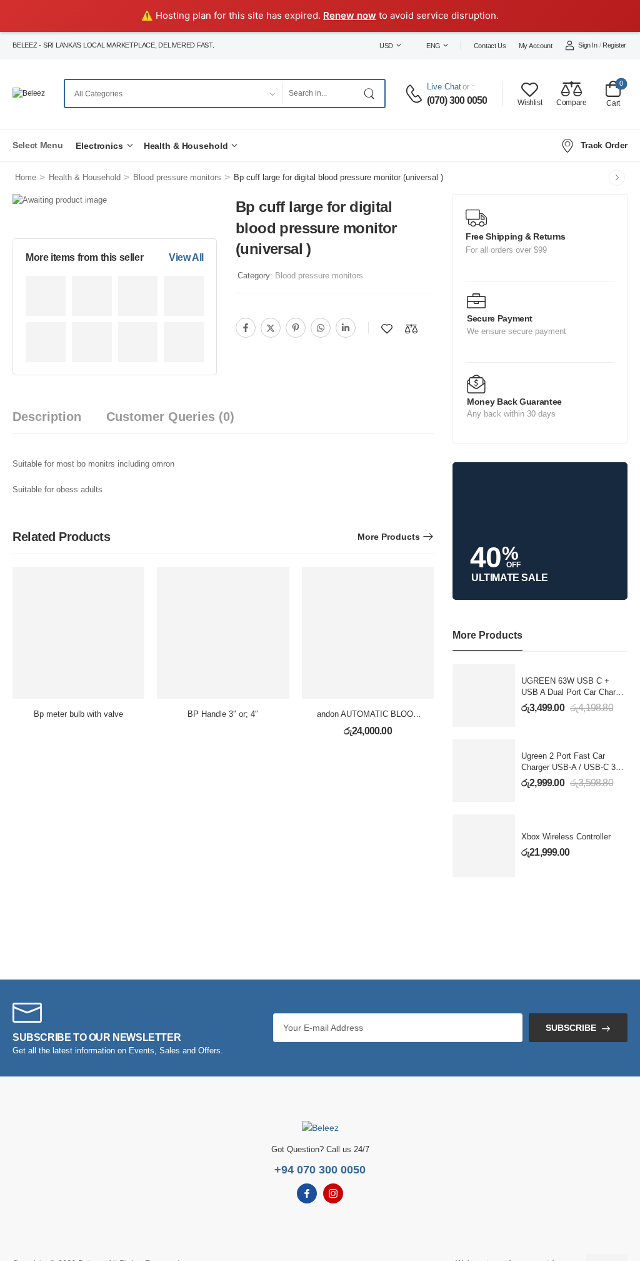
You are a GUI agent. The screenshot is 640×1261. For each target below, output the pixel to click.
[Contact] (415, 94)
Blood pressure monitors (177, 177)
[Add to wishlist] (387, 328)
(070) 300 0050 (457, 100)
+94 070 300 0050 (320, 1169)
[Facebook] (246, 328)
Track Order (604, 145)
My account (535, 45)
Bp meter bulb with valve (78, 714)
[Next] (617, 177)
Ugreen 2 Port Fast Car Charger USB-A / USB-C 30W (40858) (574, 767)
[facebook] (307, 1193)
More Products (389, 537)
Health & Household (186, 146)
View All (186, 257)
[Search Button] (371, 93)
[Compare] (411, 329)
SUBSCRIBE (571, 1028)
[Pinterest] (296, 328)
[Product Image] (46, 296)
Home (25, 177)
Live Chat (444, 86)
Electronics (99, 146)
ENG (433, 45)
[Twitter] (271, 328)
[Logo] (28, 93)
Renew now (349, 15)
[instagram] (333, 1193)
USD (386, 45)
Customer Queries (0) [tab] (170, 416)
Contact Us (490, 45)
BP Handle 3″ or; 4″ (223, 714)
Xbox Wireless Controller (566, 836)
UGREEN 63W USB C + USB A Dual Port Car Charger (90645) (574, 692)
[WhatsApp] (321, 328)
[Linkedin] (346, 328)
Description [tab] (46, 416)
